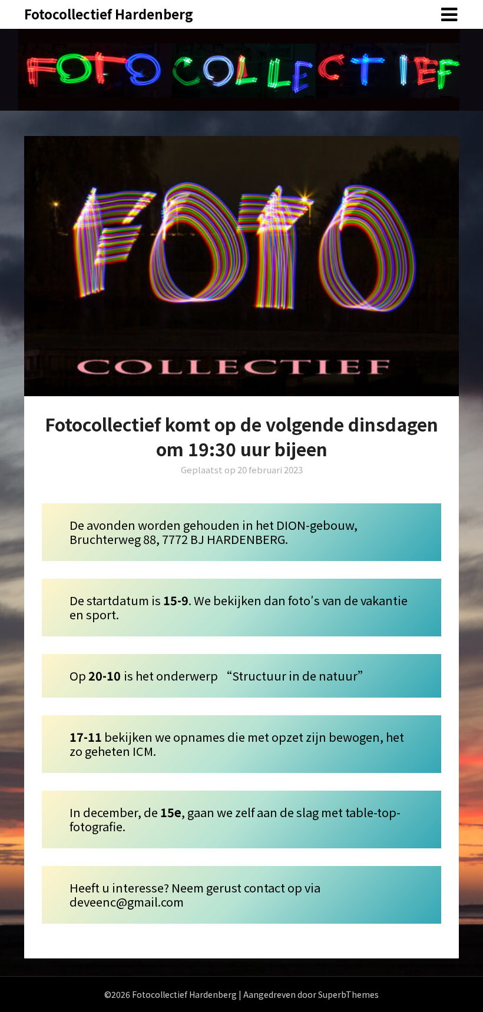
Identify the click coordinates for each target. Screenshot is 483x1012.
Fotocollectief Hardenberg (108, 13)
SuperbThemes (348, 994)
